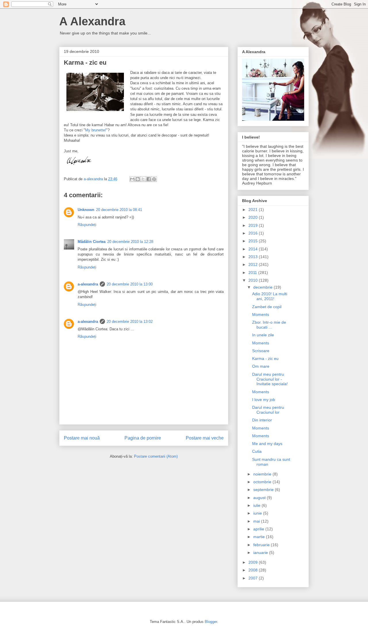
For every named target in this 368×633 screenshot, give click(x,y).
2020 (253, 217)
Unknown (86, 210)
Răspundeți (87, 224)
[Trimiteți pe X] (143, 179)
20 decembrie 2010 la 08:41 (119, 210)
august (260, 497)
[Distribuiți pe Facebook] (149, 179)
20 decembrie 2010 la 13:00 (130, 284)
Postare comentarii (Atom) (156, 456)
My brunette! (95, 130)
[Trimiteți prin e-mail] (132, 179)
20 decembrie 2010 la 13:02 (130, 321)
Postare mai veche (205, 438)
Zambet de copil (266, 306)
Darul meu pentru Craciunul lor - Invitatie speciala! (270, 379)
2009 (253, 562)
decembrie (263, 287)
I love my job (263, 399)
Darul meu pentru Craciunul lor (268, 410)
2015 (253, 241)
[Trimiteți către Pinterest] (154, 179)
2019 (253, 225)
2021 (253, 209)
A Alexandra (92, 21)
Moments (260, 314)
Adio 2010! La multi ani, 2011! (269, 296)
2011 (253, 272)
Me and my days (267, 443)
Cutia (257, 451)
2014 (253, 249)
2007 (253, 578)
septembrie (264, 489)
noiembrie (263, 474)
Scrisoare (260, 350)
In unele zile (263, 335)
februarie (262, 544)
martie (259, 536)
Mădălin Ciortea (92, 241)
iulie (257, 505)
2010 (253, 280)
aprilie (259, 529)
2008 (253, 570)
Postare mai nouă (82, 438)
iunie (258, 513)
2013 (253, 256)
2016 (253, 233)
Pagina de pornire (142, 438)
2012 (253, 264)
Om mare (260, 366)
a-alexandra (88, 284)
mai (257, 521)
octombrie (263, 481)
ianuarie (261, 552)
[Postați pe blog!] (138, 179)
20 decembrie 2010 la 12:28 (130, 241)
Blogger (211, 621)
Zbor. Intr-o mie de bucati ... (269, 324)
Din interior (262, 420)
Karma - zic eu (265, 358)
